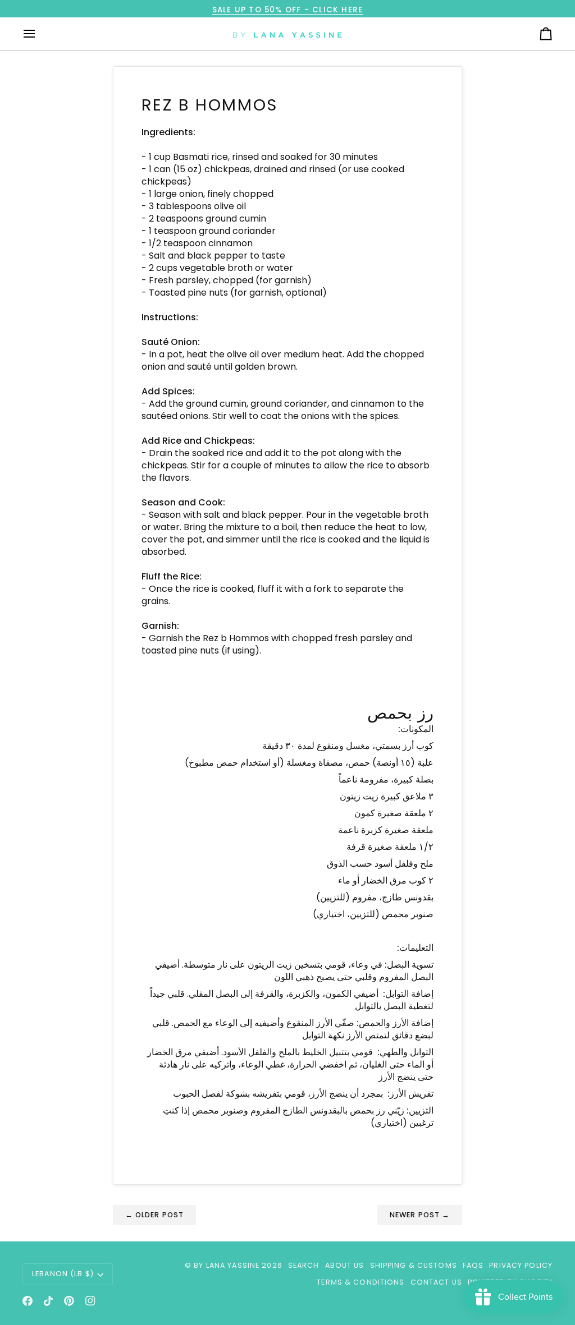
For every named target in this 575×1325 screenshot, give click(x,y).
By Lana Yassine (226, 1265)
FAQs (473, 1265)
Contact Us (436, 1282)
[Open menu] (39, 33)
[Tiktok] (48, 1301)
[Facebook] (27, 1301)
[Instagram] (90, 1301)
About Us (344, 1265)
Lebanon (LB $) (63, 1273)
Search (304, 1265)
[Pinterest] (69, 1301)
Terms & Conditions (360, 1282)
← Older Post (154, 1215)
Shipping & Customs (413, 1265)
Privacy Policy (521, 1265)
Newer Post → (420, 1215)
